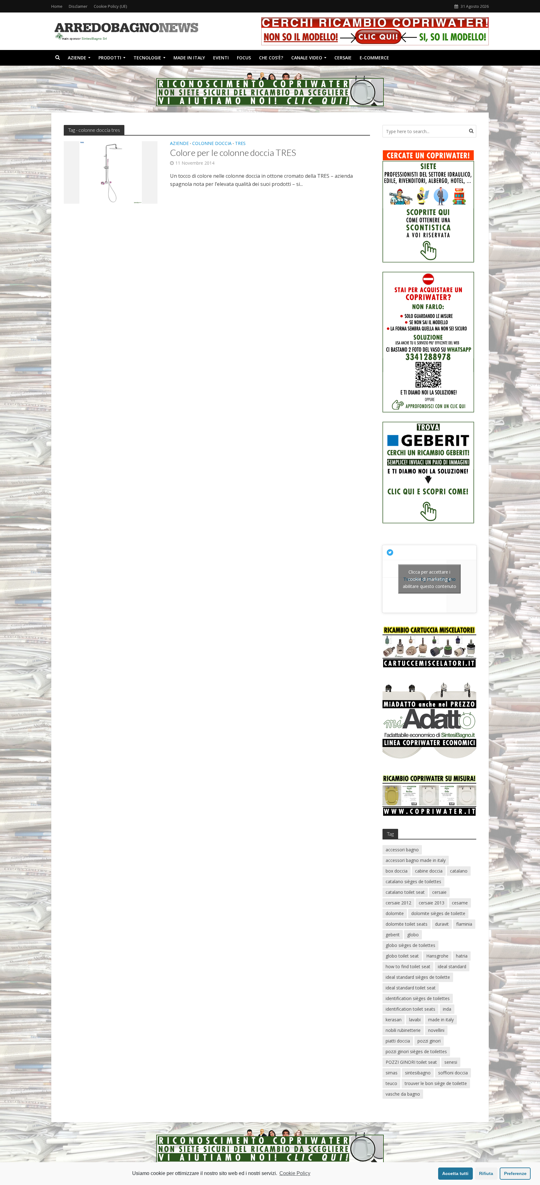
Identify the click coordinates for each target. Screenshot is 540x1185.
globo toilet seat (402, 956)
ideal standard (452, 966)
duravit (442, 924)
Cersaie (343, 58)
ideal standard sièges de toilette (418, 977)
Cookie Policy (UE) (110, 6)
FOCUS (244, 58)
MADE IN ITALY (189, 58)
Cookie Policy (294, 1173)
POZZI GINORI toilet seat (411, 1062)
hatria (462, 956)
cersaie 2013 (431, 903)
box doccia (397, 871)
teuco (391, 1083)
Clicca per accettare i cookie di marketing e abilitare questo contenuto (429, 579)
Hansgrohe (437, 956)
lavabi (415, 1020)
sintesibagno (418, 1073)
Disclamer (78, 6)
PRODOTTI (109, 58)
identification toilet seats (410, 1009)
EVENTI (221, 58)
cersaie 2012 (398, 903)
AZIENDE (77, 58)
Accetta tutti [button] (455, 1173)
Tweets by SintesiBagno (429, 579)
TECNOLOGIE (147, 58)
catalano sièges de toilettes (413, 881)
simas (392, 1073)
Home (56, 6)
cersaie (439, 892)
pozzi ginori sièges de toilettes (416, 1051)
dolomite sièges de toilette (438, 913)
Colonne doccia (212, 143)
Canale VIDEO (306, 58)
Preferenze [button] (515, 1173)
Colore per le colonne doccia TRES (233, 152)
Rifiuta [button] (486, 1173)
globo (413, 935)
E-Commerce (374, 58)
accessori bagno (402, 850)
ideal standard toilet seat (411, 988)
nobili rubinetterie (403, 1030)
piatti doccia (398, 1041)
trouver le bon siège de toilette (436, 1083)
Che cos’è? (271, 58)
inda (447, 1009)
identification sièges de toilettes (418, 998)
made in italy (441, 1020)
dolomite (395, 913)
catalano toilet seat (405, 892)
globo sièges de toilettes (410, 945)
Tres (240, 143)
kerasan (394, 1020)
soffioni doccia (453, 1073)
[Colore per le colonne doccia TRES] (110, 171)
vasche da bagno (403, 1094)
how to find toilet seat (408, 966)
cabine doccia (428, 871)
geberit (393, 935)
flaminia (464, 924)
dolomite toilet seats (407, 924)
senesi (450, 1062)
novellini (436, 1030)
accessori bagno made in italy (416, 860)
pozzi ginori (429, 1041)
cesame (460, 903)
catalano (459, 871)
